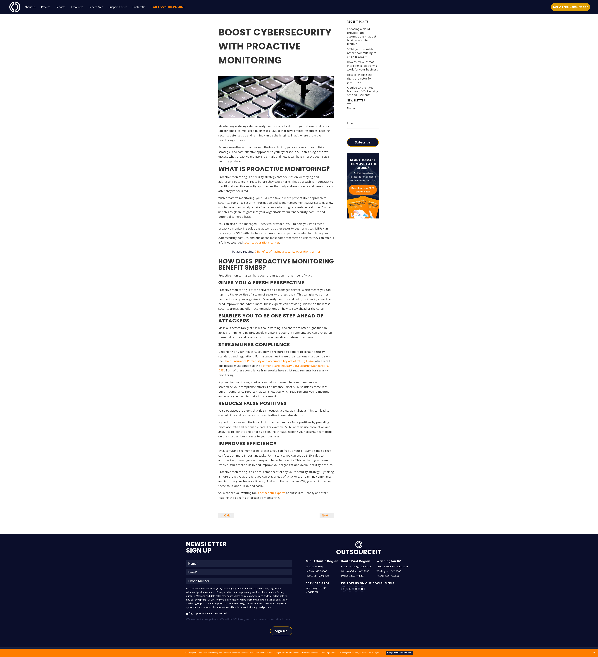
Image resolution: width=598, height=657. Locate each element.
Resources (77, 7)
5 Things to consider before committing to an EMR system (361, 53)
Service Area (96, 7)
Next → (327, 515)
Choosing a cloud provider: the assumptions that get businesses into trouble (361, 36)
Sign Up (281, 631)
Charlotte (312, 592)
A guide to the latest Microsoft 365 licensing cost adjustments (362, 91)
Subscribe (362, 142)
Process (45, 7)
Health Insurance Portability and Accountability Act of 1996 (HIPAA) (268, 361)
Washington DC (316, 588)
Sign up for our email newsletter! (208, 613)
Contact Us (139, 7)
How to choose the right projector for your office (359, 78)
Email (350, 123)
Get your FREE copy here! (399, 652)
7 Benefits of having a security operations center (287, 251)
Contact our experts (271, 493)
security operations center (261, 242)
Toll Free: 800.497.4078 (168, 7)
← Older (226, 515)
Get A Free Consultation (570, 7)
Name (351, 108)
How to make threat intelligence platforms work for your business (362, 65)
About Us (30, 7)
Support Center (118, 7)
